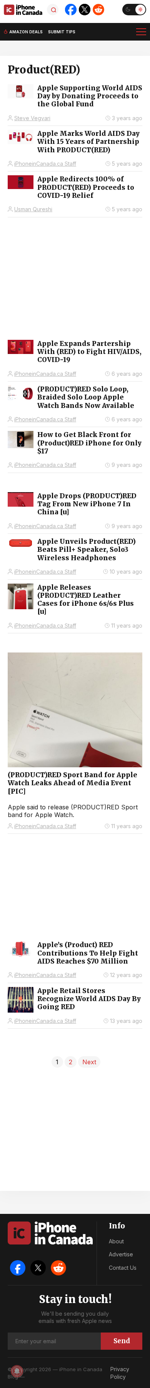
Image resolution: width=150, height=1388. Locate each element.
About (116, 1241)
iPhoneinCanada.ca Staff (45, 163)
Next (89, 1062)
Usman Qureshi (33, 209)
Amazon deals (26, 31)
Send (121, 1341)
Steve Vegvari (32, 118)
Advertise (121, 1254)
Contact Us (123, 1267)
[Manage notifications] (17, 1371)
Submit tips (61, 31)
